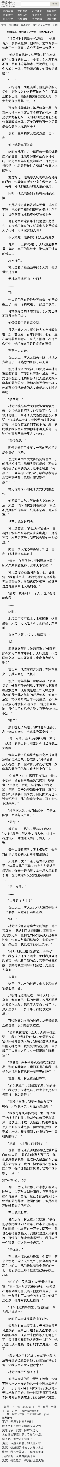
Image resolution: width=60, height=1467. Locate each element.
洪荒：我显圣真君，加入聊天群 (21, 1443)
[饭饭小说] (7, 4)
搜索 (54, 4)
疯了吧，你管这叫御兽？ (17, 1439)
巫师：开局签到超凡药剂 (17, 1421)
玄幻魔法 (22, 11)
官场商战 (22, 19)
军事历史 (22, 15)
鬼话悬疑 (37, 15)
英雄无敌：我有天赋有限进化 (20, 1430)
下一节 (36, 1406)
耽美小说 (51, 15)
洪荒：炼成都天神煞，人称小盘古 (23, 1447)
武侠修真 (37, 11)
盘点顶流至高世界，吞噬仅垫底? (22, 1434)
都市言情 (8, 11)
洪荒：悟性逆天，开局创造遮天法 (23, 1460)
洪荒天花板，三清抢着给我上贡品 (30, 1414)
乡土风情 (37, 19)
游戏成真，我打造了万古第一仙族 (39, 25)
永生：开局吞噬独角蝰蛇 (25, 1411)
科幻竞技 (8, 15)
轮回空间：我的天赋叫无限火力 (21, 1426)
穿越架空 (51, 11)
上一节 (16, 1406)
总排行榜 (51, 19)
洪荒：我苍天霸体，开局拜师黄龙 (23, 1451)
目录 (53, 1406)
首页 (3, 25)
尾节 (45, 1406)
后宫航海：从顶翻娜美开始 (18, 1456)
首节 (6, 1406)
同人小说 (8, 19)
